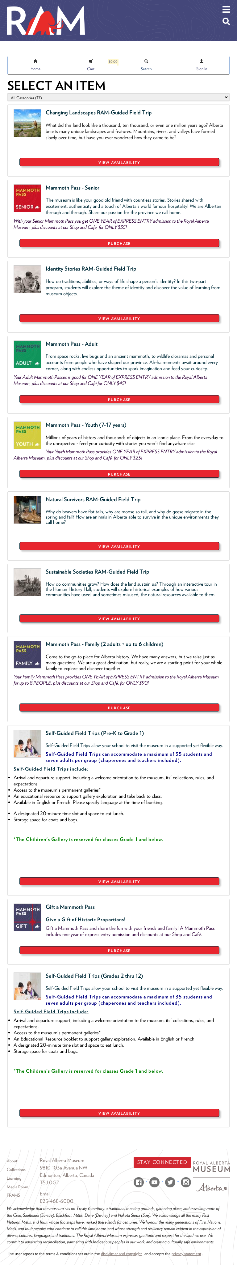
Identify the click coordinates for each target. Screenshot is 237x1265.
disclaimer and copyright (121, 1253)
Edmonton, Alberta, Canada (67, 1175)
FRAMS (13, 1195)
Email (45, 1194)
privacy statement (186, 1253)
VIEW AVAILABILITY (119, 162)
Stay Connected (162, 1162)
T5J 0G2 (49, 1183)
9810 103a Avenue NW (63, 1168)
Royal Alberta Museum (62, 1160)
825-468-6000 (56, 1201)
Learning (14, 1178)
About (12, 1160)
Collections (16, 1169)
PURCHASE (119, 243)
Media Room (17, 1186)
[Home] (46, 4)
